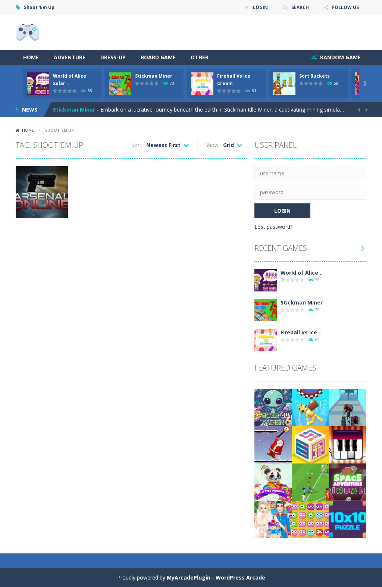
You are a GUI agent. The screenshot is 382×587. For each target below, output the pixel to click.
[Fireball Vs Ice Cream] (265, 339)
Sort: (137, 145)
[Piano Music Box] (347, 444)
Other (200, 57)
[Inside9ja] (28, 31)
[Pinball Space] (347, 481)
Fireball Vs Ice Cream (81, 116)
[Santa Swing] (273, 444)
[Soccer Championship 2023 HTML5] (310, 481)
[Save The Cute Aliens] (273, 406)
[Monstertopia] (310, 518)
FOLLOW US (345, 7)
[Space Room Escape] (310, 406)
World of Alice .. (302, 272)
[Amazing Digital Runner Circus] (347, 406)
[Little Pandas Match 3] (273, 481)
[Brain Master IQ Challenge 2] (310, 444)
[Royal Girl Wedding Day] (273, 518)
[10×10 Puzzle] (347, 518)
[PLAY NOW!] (38, 83)
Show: (212, 145)
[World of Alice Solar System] (265, 279)
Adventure (69, 57)
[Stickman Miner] (265, 309)
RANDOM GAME (340, 57)
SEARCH (300, 7)
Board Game (158, 57)
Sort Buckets (314, 76)
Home (31, 57)
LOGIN (260, 7)
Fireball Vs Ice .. (301, 332)
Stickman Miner (153, 76)
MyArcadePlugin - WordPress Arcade (216, 577)
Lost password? (273, 226)
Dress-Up (113, 57)
